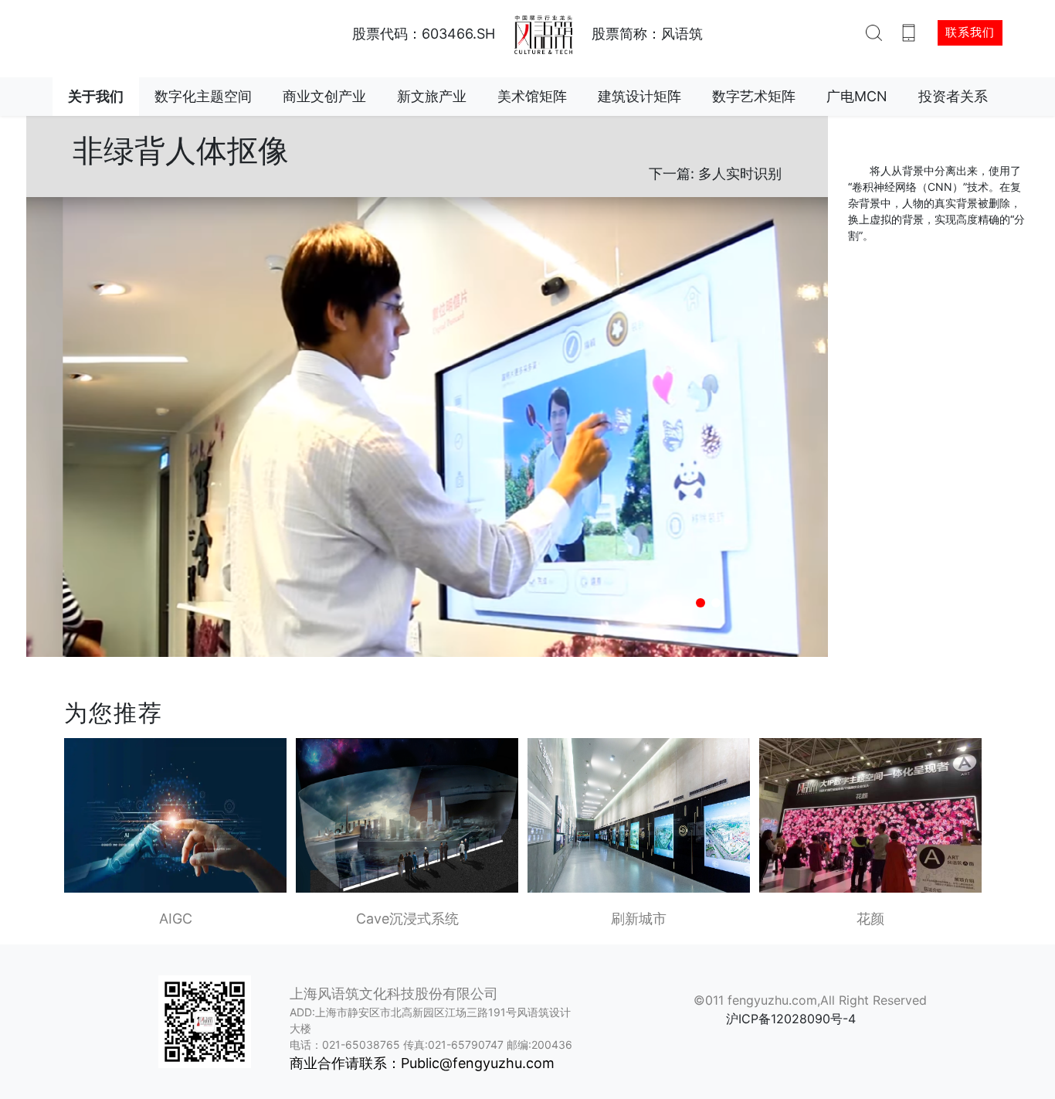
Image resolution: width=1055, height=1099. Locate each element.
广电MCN (856, 96)
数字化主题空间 (203, 96)
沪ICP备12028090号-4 (791, 1018)
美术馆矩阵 (532, 96)
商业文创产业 (324, 96)
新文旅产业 (431, 96)
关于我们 (96, 96)
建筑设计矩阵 (639, 96)
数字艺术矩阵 (753, 96)
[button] (700, 602)
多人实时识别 (740, 173)
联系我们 (970, 32)
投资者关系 (953, 96)
